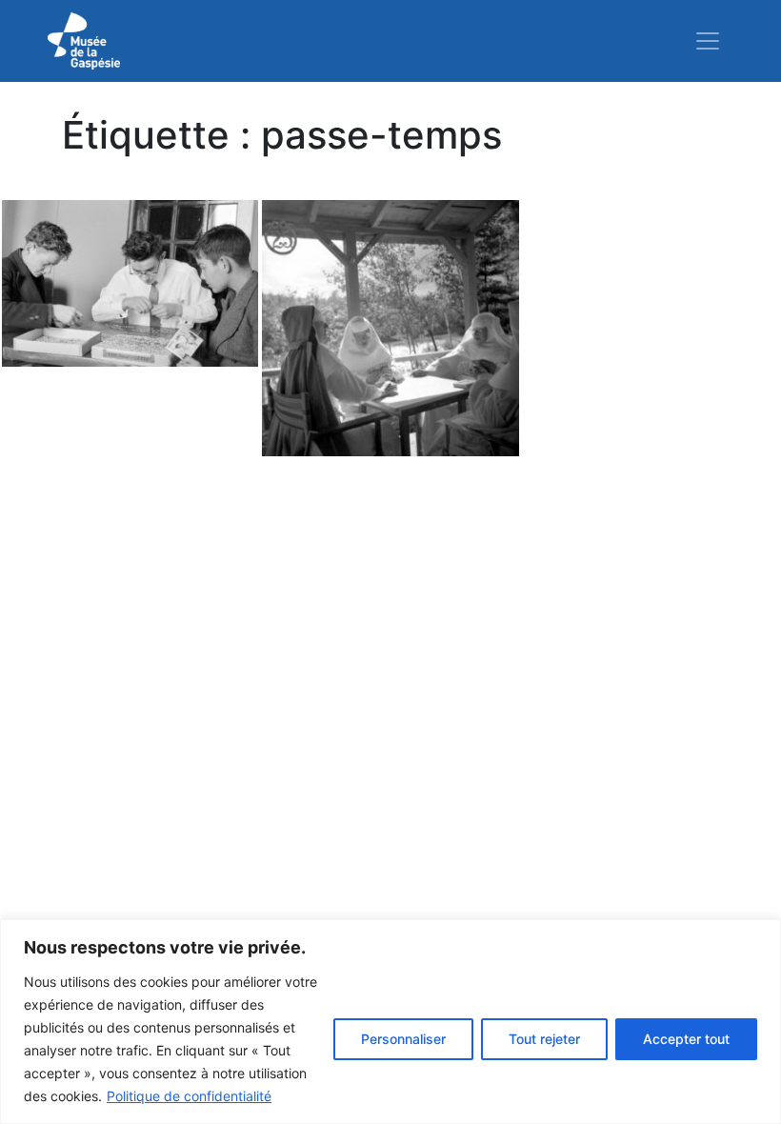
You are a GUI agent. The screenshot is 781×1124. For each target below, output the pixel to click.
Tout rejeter (544, 1039)
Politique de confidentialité (189, 1096)
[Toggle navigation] (707, 41)
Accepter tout (686, 1039)
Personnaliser (403, 1039)
